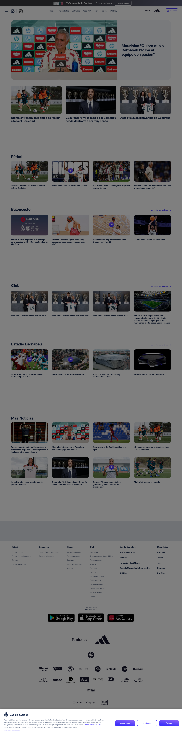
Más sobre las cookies (12, 731)
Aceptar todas (125, 723)
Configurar (147, 723)
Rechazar (169, 723)
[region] (91, 722)
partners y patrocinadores (92, 725)
